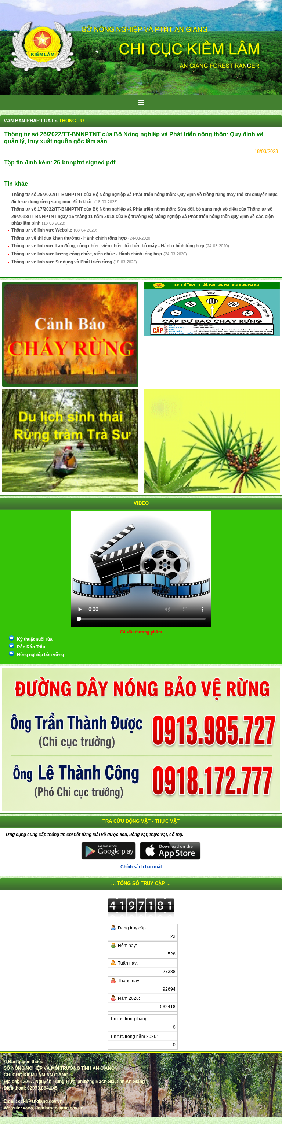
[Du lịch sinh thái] (70, 440)
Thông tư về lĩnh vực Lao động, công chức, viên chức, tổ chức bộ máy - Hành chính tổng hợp (107, 245)
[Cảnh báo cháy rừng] (70, 334)
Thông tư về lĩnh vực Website (41, 230)
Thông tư (71, 120)
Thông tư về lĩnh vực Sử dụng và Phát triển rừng (61, 262)
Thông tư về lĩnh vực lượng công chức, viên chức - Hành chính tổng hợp (86, 253)
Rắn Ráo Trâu (31, 647)
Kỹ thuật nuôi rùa (35, 639)
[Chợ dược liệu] (212, 440)
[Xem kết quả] (212, 308)
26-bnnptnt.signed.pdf (84, 162)
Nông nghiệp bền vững (40, 654)
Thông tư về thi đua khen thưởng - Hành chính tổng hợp (69, 238)
